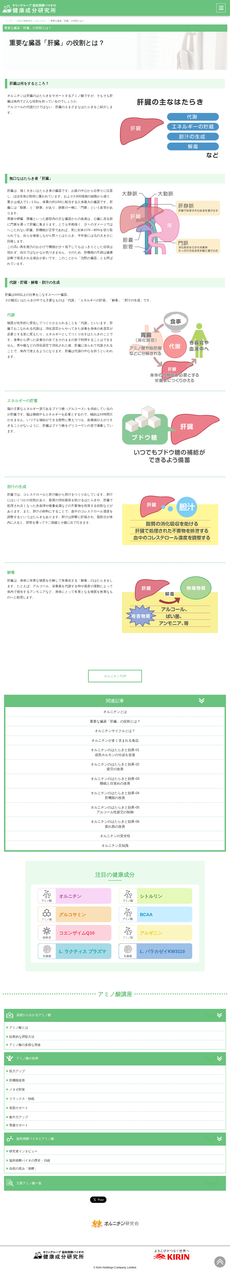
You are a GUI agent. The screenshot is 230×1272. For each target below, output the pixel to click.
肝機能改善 (17, 1080)
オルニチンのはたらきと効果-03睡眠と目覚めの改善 (115, 781)
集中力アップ (18, 1117)
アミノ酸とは (18, 1027)
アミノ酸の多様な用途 (25, 1045)
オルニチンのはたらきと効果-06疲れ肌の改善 (115, 824)
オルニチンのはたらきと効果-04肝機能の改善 (115, 795)
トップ (9, 21)
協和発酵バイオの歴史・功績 (29, 1160)
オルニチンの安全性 (115, 836)
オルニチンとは (115, 712)
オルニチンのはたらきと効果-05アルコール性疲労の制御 (115, 809)
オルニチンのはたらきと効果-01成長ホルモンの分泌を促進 (115, 752)
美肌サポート (18, 1108)
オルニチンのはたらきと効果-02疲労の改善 (115, 766)
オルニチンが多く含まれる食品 (115, 740)
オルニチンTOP (115, 676)
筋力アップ (17, 1071)
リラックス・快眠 (21, 1098)
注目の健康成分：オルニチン (31, 21)
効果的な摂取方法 (21, 1036)
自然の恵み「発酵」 (23, 1168)
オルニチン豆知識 (115, 845)
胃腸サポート (18, 1125)
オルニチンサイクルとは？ (115, 731)
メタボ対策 (17, 1089)
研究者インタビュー (23, 1151)
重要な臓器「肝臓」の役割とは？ (115, 721)
